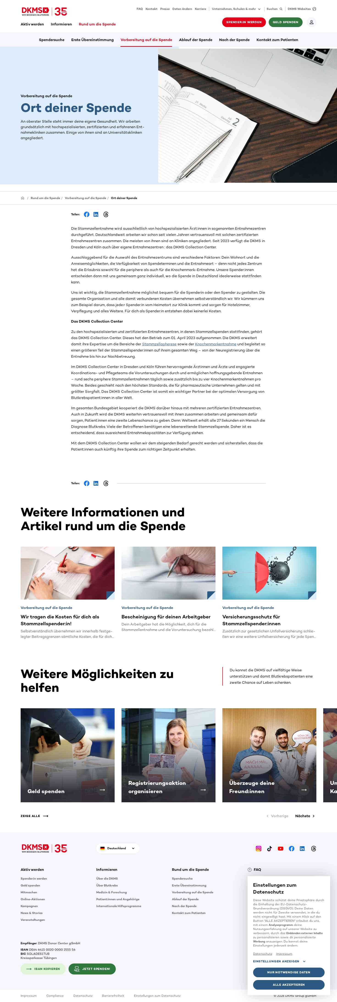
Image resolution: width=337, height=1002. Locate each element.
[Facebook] (291, 848)
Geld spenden (30, 885)
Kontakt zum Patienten (277, 40)
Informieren (61, 24)
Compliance (55, 995)
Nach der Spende (234, 40)
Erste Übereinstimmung (92, 40)
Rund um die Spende (97, 24)
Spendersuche (51, 40)
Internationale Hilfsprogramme (118, 906)
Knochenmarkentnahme (215, 344)
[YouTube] (280, 848)
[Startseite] (23, 197)
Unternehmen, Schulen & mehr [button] (234, 9)
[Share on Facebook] (86, 214)
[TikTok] (269, 848)
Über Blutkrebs (107, 885)
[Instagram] (258, 848)
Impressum (29, 995)
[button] (102, 789)
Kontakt (151, 9)
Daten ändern (182, 9)
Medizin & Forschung (111, 892)
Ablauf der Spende (195, 40)
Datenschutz (82, 995)
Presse (165, 9)
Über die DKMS (107, 878)
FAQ (140, 9)
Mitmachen (29, 892)
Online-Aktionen (33, 899)
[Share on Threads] (106, 214)
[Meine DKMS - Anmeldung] (311, 22)
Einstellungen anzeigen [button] (276, 961)
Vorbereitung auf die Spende (146, 40)
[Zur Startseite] (44, 11)
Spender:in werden (34, 878)
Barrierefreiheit (113, 995)
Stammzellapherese (159, 344)
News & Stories (32, 913)
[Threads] (313, 848)
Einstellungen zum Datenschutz (157, 995)
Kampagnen (29, 906)
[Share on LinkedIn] (96, 214)
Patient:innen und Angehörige (117, 899)
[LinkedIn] (302, 848)
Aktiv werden (32, 24)
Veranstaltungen (33, 920)
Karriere (200, 9)
